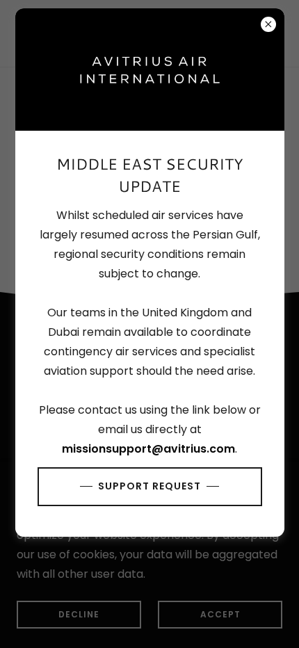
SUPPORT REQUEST (149, 486)
